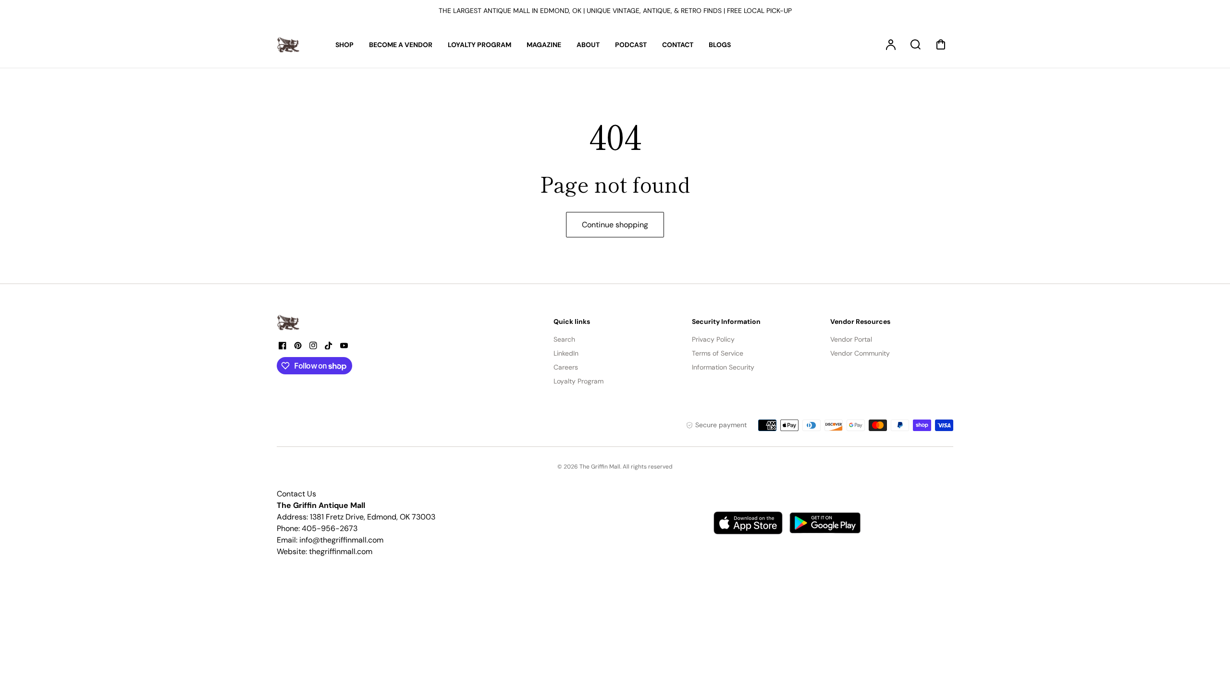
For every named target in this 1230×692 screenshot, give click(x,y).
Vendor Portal (851, 339)
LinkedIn (566, 353)
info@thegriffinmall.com (341, 540)
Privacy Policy (713, 339)
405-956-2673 (329, 528)
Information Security (723, 367)
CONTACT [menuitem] (677, 44)
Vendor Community (860, 353)
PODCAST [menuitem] (631, 44)
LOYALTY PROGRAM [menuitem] (479, 44)
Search (564, 339)
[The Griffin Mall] (289, 322)
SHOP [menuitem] (344, 44)
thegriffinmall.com (340, 551)
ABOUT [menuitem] (588, 44)
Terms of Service (717, 353)
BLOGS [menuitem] (720, 44)
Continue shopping (615, 225)
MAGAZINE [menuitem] (544, 44)
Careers (566, 367)
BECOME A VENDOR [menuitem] (400, 44)
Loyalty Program (578, 381)
